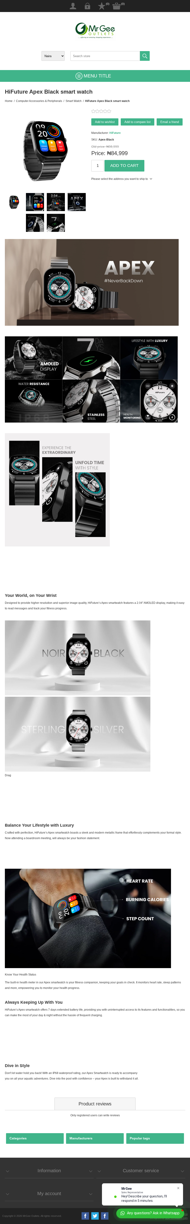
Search (145, 56)
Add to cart (124, 165)
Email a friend (169, 122)
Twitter (95, 1216)
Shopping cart (116, 6)
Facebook (85, 1216)
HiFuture (115, 133)
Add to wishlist (105, 122)
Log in (87, 6)
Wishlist (101, 6)
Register (73, 6)
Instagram (104, 1216)
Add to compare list (137, 122)
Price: (98, 153)
